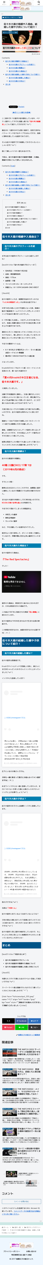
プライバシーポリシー (11, 1251)
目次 (18, 203)
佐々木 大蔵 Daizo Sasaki (13, 763)
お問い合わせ (31, 1251)
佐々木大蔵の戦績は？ (17, 68)
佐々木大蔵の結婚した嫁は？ (20, 78)
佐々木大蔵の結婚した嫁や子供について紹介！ (22, 74)
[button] (34, 1027)
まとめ (7, 84)
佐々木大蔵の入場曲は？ (18, 71)
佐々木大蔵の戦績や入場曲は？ (17, 61)
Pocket (21, 107)
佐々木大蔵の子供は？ (17, 81)
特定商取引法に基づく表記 (21, 1255)
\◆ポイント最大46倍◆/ (21, 112)
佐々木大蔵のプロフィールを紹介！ (22, 64)
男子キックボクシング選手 (13, 17)
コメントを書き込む (21, 1201)
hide (12, 166)
